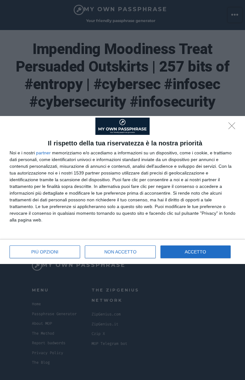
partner (43, 153)
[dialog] (122, 190)
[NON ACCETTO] (233, 127)
